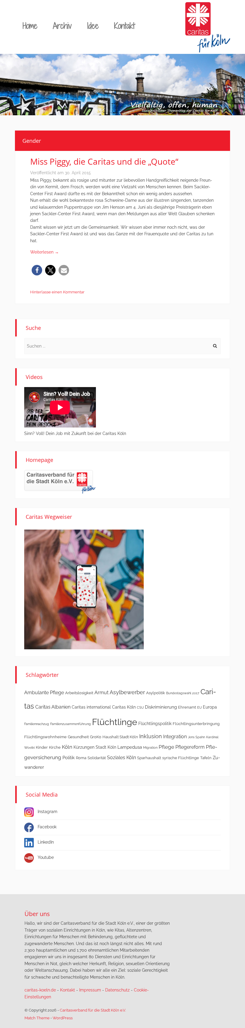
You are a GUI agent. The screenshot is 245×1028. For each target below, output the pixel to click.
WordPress (63, 1018)
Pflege (166, 747)
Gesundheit (78, 737)
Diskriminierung (161, 707)
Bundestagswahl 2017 (182, 693)
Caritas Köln (124, 707)
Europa (210, 707)
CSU (140, 707)
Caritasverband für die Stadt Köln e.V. (93, 1010)
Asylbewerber (127, 692)
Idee (93, 25)
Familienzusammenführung (70, 724)
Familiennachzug (36, 724)
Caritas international (91, 707)
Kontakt (124, 25)
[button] (37, 270)
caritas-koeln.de (40, 990)
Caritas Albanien (53, 707)
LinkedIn (46, 842)
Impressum (90, 990)
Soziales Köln (121, 757)
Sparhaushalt (149, 758)
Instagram (47, 811)
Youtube (46, 857)
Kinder (42, 747)
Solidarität (97, 758)
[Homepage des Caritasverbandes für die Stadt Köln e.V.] (59, 481)
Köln (67, 747)
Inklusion (150, 736)
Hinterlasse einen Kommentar (57, 292)
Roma (81, 758)
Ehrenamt (187, 707)
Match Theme (37, 1018)
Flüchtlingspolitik (155, 723)
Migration (150, 747)
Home (30, 25)
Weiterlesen (44, 252)
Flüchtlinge (114, 722)
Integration (175, 736)
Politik (68, 757)
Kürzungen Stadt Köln (95, 747)
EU (199, 707)
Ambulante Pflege (44, 692)
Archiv (62, 25)
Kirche (55, 747)
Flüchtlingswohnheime (45, 737)
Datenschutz (117, 990)
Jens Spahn (196, 737)
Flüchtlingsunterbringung (196, 723)
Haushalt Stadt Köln (120, 737)
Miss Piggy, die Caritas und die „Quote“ (104, 161)
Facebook (47, 826)
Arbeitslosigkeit (79, 693)
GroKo (95, 737)
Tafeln (206, 758)
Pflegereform (190, 747)
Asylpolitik (155, 693)
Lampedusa (129, 747)
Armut (101, 692)
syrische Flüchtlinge (180, 758)
